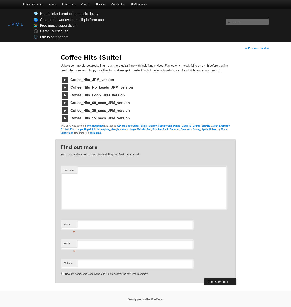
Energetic (224, 125)
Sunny (196, 129)
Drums (196, 125)
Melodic (141, 129)
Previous (251, 48)
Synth (204, 129)
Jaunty (124, 129)
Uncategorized (95, 125)
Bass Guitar (132, 125)
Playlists (100, 4)
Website (68, 263)
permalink (95, 133)
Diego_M (186, 125)
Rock (166, 129)
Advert (121, 125)
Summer (175, 129)
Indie (96, 129)
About (52, 4)
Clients (85, 4)
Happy (79, 129)
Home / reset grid (33, 4)
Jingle (132, 129)
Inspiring (105, 129)
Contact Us (117, 4)
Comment (68, 170)
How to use (68, 4)
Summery (186, 129)
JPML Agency (139, 4)
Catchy (153, 125)
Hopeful (88, 129)
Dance (176, 125)
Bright (144, 125)
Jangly (115, 129)
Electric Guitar (210, 125)
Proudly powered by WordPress (145, 299)
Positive (157, 129)
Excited (65, 129)
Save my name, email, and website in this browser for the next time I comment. (107, 273)
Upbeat (213, 129)
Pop (149, 129)
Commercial (165, 125)
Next (265, 48)
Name (69, 225)
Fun (72, 129)
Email (69, 244)
